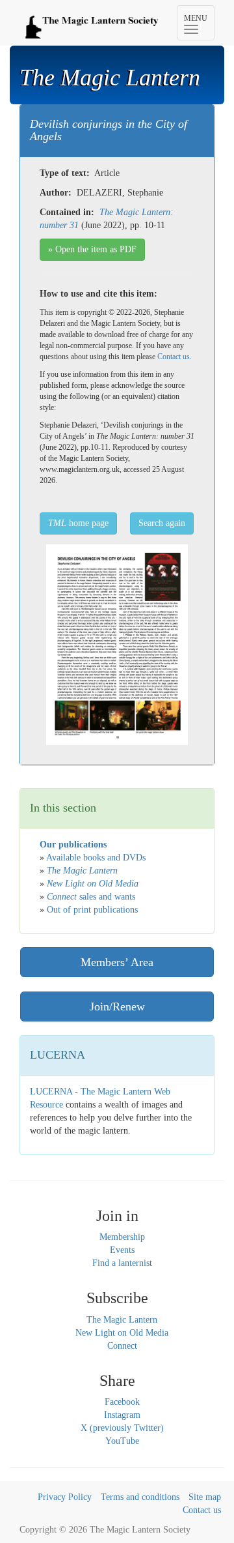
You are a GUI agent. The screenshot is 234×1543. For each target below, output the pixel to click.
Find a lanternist (122, 1263)
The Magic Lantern (121, 1320)
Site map (204, 1497)
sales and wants (91, 897)
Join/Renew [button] (117, 1006)
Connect (122, 1346)
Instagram (122, 1415)
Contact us (173, 356)
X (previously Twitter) (122, 1428)
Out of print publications (92, 910)
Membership (122, 1237)
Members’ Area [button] (117, 962)
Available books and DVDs (96, 857)
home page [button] (78, 523)
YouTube (122, 1441)
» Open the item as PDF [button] (92, 249)
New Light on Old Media (121, 1333)
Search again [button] (161, 523)
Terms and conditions (140, 1497)
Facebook (122, 1402)
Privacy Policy (65, 1497)
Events (122, 1250)
